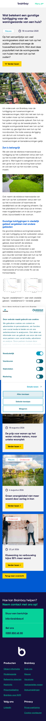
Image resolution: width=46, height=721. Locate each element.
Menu (39, 3)
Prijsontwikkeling (11, 690)
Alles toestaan (23, 394)
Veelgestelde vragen (33, 684)
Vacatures (28, 679)
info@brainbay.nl (14, 618)
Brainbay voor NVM (12, 695)
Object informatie (12, 669)
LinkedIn (7, 707)
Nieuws (8, 31)
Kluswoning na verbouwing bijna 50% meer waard (20, 557)
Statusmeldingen (32, 690)
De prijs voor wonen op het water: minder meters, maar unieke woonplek (21, 436)
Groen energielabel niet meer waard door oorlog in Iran (22, 497)
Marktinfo (8, 684)
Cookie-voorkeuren (33, 713)
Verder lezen (13, 64)
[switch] (39, 361)
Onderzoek (25, 459)
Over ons (28, 669)
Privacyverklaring (32, 707)
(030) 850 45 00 (14, 633)
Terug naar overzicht (14, 576)
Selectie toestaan (23, 401)
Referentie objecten (12, 679)
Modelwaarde (10, 674)
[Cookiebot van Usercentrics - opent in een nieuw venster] (32, 310)
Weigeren (23, 409)
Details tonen (32, 387)
